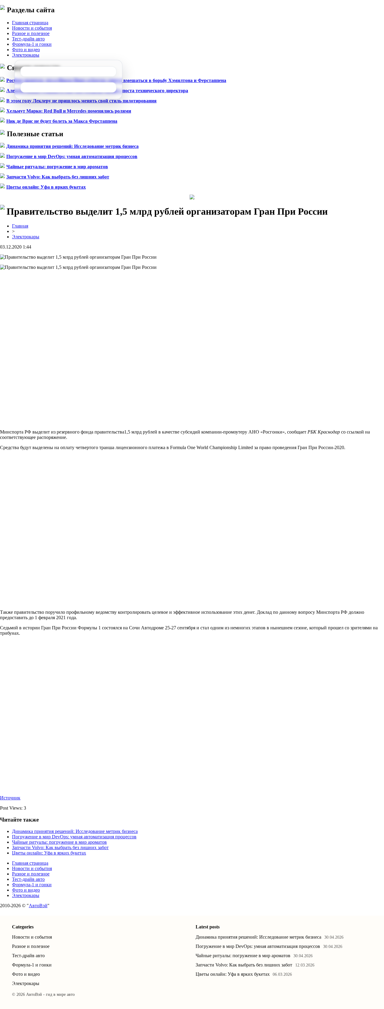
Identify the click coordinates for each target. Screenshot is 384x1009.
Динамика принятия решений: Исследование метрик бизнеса (72, 146)
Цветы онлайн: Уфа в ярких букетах (46, 187)
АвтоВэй (38, 905)
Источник (10, 797)
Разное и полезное (31, 33)
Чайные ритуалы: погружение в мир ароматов (57, 166)
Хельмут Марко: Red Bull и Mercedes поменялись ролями (68, 110)
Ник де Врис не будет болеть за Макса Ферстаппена (61, 121)
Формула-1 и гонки (32, 44)
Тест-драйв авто (28, 38)
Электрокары (25, 54)
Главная (20, 225)
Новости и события (32, 28)
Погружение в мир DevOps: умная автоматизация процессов (71, 156)
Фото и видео (26, 49)
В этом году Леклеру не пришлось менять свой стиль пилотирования (81, 100)
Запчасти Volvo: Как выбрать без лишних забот (57, 176)
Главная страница (30, 22)
